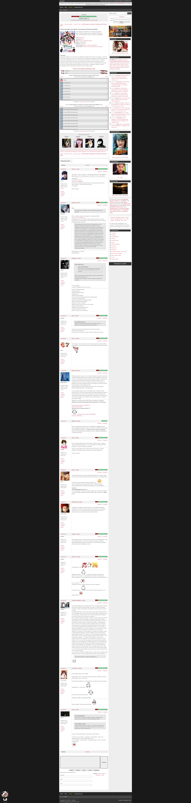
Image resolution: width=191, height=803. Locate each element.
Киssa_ (73, 338)
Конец (107, 76)
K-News (112, 60)
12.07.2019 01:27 (63, 370)
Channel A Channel (81, 151)
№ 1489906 (77, 437)
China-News (127, 65)
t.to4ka (125, 220)
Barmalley (112, 220)
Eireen (73, 437)
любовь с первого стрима (116, 255)
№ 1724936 (77, 169)
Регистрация (121, 16)
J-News (113, 65)
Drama (64, 150)
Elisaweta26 (113, 217)
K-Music (127, 62)
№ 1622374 (78, 370)
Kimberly (74, 202)
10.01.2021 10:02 (63, 258)
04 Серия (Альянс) (66, 91)
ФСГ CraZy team (88, 151)
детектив (127, 67)
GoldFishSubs (94, 45)
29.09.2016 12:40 (63, 534)
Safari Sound (94, 46)
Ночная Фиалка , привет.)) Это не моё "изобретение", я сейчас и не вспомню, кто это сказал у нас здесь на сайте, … (120, 104)
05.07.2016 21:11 (63, 668)
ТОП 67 (62, 277)
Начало (61, 76)
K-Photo (125, 59)
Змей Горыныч (100, 46)
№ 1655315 (77, 338)
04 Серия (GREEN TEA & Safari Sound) (70, 117)
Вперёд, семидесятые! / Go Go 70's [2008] (120, 157)
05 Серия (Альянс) (66, 94)
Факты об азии (113, 181)
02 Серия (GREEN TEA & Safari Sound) (70, 112)
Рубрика (111, 67)
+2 (92, 16)
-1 (96, 168)
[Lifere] (89, 147)
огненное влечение (114, 240)
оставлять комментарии (83, 101)
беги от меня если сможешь (116, 253)
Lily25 (116, 93)
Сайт (61, 783)
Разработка (121, 800)
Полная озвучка (85, 150)
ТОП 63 (62, 221)
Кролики (99, 773)
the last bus (113, 238)
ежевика (74, 534)
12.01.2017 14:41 (63, 437)
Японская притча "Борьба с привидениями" (120, 195)
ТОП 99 (62, 188)
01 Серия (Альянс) (66, 82)
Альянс (85, 45)
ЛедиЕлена (74, 258)
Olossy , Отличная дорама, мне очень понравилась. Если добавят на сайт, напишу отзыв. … (120, 126)
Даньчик (122, 217)
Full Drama (76, 150)
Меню (66, 7)
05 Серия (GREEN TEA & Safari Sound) (70, 120)
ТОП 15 (62, 389)
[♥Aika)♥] (78, 147)
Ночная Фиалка (118, 112)
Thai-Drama (122, 67)
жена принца (113, 249)
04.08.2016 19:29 (63, 600)
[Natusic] (66, 147)
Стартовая (87, 165)
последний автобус (115, 236)
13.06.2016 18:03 (63, 709)
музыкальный (85, 40)
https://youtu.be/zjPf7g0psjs (77, 415)
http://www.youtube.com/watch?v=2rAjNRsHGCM (81, 405)
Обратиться (99, 171)
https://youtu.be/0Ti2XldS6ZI (77, 406)
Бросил (62, 195)
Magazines (121, 59)
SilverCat (74, 370)
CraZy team (89, 45)
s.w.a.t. (124, 218)
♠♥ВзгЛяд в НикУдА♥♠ (76, 600)
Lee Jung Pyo (82, 43)
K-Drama (90, 150)
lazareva (112, 218)
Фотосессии (113, 39)
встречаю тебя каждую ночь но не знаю (118, 251)
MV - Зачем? (120, 177)
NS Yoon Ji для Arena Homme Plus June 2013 (120, 53)
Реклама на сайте (120, 263)
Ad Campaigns (117, 68)
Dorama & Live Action (68, 24)
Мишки (103, 773)
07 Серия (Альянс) (66, 99)
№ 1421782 (83, 600)
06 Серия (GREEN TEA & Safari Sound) (70, 123)
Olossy (116, 88)
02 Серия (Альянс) (66, 85)
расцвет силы (113, 247)
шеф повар (113, 234)
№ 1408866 (79, 668)
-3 (72, 16)
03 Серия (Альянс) (66, 88)
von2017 (126, 217)
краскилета (118, 75)
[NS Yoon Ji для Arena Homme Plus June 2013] (120, 51)
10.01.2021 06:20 (63, 315)
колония (112, 242)
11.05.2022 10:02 (63, 169)
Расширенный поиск (78, 7)
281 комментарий (94, 20)
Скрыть (102, 775)
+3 (95, 16)
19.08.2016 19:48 (63, 556)
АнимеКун (70, 7)
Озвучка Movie (122, 62)
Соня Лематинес (119, 81)
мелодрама (112, 68)
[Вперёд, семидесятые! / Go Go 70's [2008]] (120, 154)
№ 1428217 (78, 556)
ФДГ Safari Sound (94, 151)
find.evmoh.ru (121, 3)
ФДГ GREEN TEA (102, 150)
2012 (82, 39)
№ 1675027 (76, 315)
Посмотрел (63, 192)
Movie (128, 61)
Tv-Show (125, 64)
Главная (61, 7)
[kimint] (101, 147)
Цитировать (105, 171)
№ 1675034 (79, 258)
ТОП (61, 10)
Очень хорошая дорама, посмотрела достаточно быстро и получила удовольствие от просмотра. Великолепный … (120, 95)
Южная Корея (81, 37)
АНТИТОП (65, 10)
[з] (107, 82)
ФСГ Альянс (94, 150)
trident (127, 218)
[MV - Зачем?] (120, 174)
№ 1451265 (78, 534)
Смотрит (62, 191)
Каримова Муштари (118, 218)
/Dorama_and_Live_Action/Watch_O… (79, 217)
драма (115, 61)
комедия (90, 40)
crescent (112, 257)
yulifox (73, 469)
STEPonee (85, 46)
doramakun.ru (63, 800)
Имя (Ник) (62, 775)
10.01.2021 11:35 (63, 202)
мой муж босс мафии (115, 244)
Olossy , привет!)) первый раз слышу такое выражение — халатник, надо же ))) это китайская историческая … (120, 114)
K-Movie (117, 65)
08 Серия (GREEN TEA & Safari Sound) (70, 129)
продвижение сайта (127, 800)
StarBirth (118, 67)
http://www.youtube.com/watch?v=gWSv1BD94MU (86, 414)
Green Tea (89, 46)
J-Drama (122, 64)
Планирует (63, 194)
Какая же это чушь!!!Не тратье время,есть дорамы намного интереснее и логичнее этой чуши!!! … (121, 100)
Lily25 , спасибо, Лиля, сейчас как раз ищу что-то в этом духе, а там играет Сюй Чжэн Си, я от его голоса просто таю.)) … (120, 109)
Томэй (73, 709)
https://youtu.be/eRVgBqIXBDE (77, 181)
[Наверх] (4, 796)
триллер (114, 67)
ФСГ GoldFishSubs (73, 151)
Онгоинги (114, 64)
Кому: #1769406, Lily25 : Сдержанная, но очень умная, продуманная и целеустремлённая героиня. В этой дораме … (120, 90)
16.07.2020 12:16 (63, 338)
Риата (122, 220)
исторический (121, 65)
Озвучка (67, 150)
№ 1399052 (77, 709)
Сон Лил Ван (74, 668)
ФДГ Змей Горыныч (102, 151)
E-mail (61, 779)
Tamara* (73, 169)
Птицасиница (119, 117)
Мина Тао (74, 556)
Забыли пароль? (121, 23)
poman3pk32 (118, 217)
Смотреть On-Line (76, 24)
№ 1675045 (78, 202)
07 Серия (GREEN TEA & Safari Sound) (70, 126)
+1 (89, 16)
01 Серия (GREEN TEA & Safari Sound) (70, 109)
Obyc (73, 315)
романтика (80, 40)
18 (106, 165)
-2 (75, 16)
